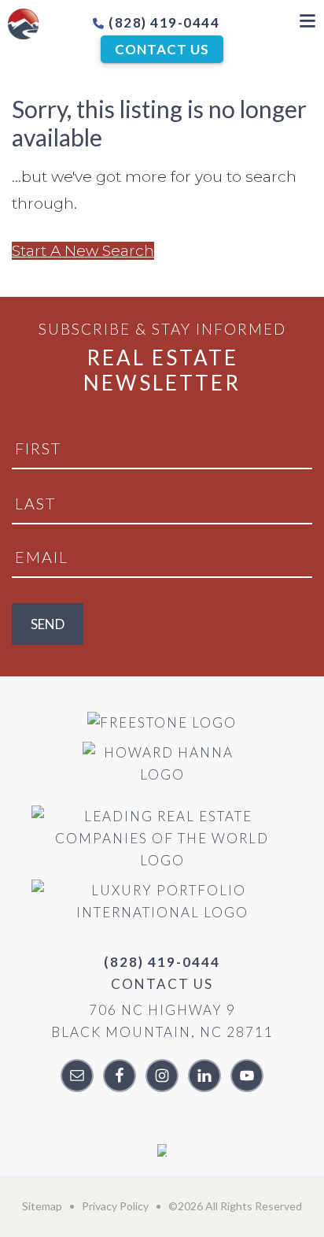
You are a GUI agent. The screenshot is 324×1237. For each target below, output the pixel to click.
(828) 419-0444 (162, 22)
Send (47, 624)
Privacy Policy (115, 1206)
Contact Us (162, 49)
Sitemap (42, 1206)
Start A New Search (83, 251)
